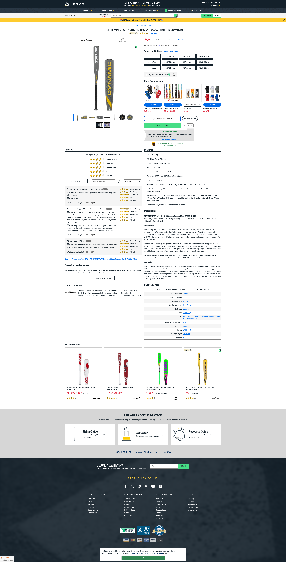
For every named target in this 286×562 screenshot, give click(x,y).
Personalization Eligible (204, 316)
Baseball (186, 309)
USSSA (185, 293)
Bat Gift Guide (129, 510)
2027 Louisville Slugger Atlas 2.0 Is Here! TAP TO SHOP (141, 20)
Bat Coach (128, 504)
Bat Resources (150, 10)
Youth (185, 301)
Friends (159, 513)
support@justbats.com (147, 452)
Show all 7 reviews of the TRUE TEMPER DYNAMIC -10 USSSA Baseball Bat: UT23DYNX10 (101, 259)
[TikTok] (160, 486)
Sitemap (191, 502)
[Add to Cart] (162, 125)
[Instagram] (139, 486)
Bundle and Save (173, 10)
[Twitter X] (132, 486)
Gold (185, 313)
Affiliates (159, 516)
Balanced (186, 334)
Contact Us (92, 499)
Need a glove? (103, 15)
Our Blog (191, 499)
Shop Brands (107, 10)
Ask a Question (103, 278)
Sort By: (119, 181)
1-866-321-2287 (122, 452)
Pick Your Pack (130, 10)
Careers (159, 502)
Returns (91, 504)
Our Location (161, 504)
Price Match (92, 513)
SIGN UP (183, 466)
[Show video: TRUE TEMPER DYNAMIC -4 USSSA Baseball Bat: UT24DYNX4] (99, 125)
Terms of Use (192, 504)
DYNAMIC (187, 330)
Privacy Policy (136, 553)
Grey (189, 313)
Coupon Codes (161, 510)
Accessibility (192, 510)
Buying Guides (129, 507)
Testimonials (160, 507)
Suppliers (159, 518)
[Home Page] (75, 4)
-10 (184, 322)
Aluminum (187, 326)
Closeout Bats (197, 10)
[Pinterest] (146, 486)
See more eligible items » (169, 139)
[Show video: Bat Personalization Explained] (107, 125)
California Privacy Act (154, 553)
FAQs (90, 502)
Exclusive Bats (188, 316)
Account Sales (129, 499)
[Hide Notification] (284, 20)
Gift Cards (128, 516)
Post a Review (76, 181)
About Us (159, 499)
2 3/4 (185, 297)
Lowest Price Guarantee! (181, 40)
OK (143, 557)
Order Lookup (93, 510)
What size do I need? (171, 51)
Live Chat (167, 452)
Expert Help (213, 5)
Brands (127, 513)
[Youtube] (153, 486)
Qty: (184, 125)
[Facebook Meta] (125, 486)
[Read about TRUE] (86, 40)
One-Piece (187, 305)
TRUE (185, 337)
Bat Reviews (129, 502)
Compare (122, 42)
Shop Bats (86, 10)
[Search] (176, 16)
